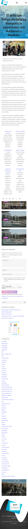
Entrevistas (4, 374)
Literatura (4, 408)
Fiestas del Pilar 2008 (7, 387)
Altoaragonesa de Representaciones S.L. (11, 309)
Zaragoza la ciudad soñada (8, 476)
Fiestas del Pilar (5, 385)
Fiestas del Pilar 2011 (7, 393)
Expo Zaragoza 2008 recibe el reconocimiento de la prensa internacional (12, 223)
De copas (4, 368)
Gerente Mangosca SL (7, 312)
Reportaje (4, 418)
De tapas (4, 370)
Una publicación (5, 470)
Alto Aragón (4, 347)
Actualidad (4, 341)
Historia (3, 405)
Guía (3, 401)
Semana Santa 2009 (6, 426)
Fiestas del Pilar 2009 (7, 389)
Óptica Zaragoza (20, 150)
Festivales (4, 383)
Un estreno (4, 449)
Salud (3, 422)
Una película (4, 468)
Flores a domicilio (20, 131)
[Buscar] (26, 2)
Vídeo (3, 474)
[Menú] (16, 2)
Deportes (4, 372)
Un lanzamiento (5, 453)
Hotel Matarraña (8, 150)
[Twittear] (6, 199)
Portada (4, 416)
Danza (3, 366)
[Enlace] (4, 2)
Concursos (4, 360)
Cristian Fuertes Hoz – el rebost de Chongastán (13, 316)
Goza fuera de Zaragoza (7, 399)
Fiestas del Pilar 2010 (7, 391)
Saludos (4, 424)
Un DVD (3, 445)
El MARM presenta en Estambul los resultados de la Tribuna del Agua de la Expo (13, 205)
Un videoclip (4, 459)
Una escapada (5, 461)
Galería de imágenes (6, 395)
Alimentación (5, 343)
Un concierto (5, 443)
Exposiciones (5, 378)
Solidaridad (4, 430)
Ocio (3, 414)
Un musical (4, 457)
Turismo (3, 437)
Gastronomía (5, 397)
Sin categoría (5, 428)
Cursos (3, 364)
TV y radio (4, 439)
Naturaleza (4, 412)
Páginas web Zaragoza (7, 521)
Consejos (4, 362)
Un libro (3, 455)
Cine (3, 356)
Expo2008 (4, 376)
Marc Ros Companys (7, 314)
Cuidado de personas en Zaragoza (8, 170)
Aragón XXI (4, 350)
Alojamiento (4, 345)
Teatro (3, 434)
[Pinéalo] (13, 199)
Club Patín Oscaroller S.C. (8, 318)
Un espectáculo (5, 447)
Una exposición (5, 463)
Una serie (4, 472)
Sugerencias (5, 432)
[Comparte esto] (3, 199)
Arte (3, 352)
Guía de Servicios (6, 403)
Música (3, 410)
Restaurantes (5, 420)
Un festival (4, 451)
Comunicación (5, 358)
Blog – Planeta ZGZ (6, 354)
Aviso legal (17, 521)
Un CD (3, 441)
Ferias (3, 381)
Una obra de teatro (6, 466)
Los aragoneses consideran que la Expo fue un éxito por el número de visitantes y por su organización (13, 241)
